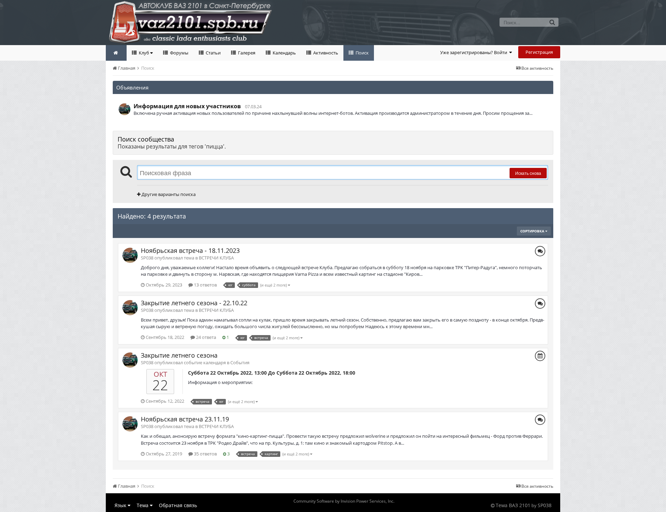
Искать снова (528, 173)
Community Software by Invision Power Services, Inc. (343, 501)
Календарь (284, 53)
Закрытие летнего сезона (179, 355)
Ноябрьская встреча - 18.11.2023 (190, 250)
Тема (143, 505)
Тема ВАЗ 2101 (513, 505)
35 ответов (205, 454)
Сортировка (532, 231)
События (239, 362)
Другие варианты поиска (168, 194)
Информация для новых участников (187, 106)
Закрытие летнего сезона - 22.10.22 (194, 303)
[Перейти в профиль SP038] (124, 109)
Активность (325, 53)
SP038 (545, 505)
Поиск (362, 53)
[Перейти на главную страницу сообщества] (116, 53)
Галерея (246, 53)
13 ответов (205, 285)
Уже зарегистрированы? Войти (474, 52)
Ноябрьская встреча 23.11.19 (185, 419)
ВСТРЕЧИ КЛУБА (216, 258)
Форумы (178, 53)
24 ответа (205, 337)
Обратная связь (178, 505)
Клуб (144, 53)
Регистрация (539, 52)
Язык (121, 505)
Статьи (213, 53)
